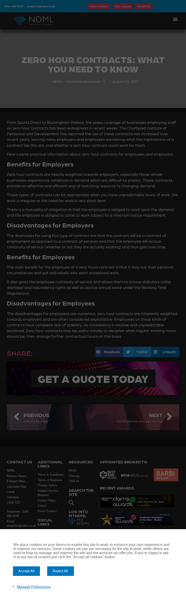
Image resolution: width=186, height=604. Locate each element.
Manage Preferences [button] (34, 587)
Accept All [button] (26, 571)
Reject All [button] (60, 571)
